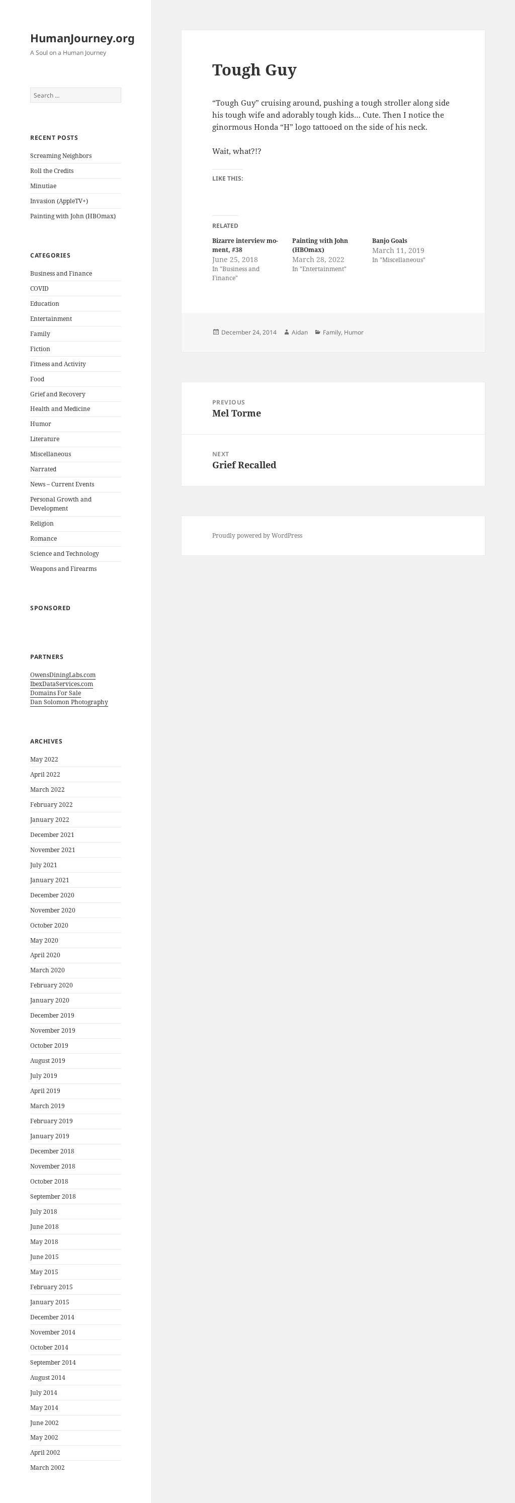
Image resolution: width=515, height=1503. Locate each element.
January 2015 (49, 1302)
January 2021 (49, 880)
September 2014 (53, 1362)
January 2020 (49, 1000)
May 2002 (44, 1437)
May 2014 (44, 1407)
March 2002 (47, 1467)
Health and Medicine (60, 408)
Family (40, 333)
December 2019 (52, 1015)
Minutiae (43, 186)
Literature (44, 439)
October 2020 (49, 925)
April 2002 (45, 1452)
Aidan (300, 332)
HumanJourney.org (82, 37)
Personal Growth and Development (61, 504)
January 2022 (49, 819)
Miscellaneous (50, 454)
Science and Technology (64, 553)
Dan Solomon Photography (69, 702)
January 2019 (49, 1136)
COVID (39, 288)
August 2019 (47, 1060)
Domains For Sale (55, 693)
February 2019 (51, 1121)
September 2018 (53, 1196)
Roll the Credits (51, 170)
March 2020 (47, 970)
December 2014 (52, 1317)
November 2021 (52, 850)
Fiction (40, 349)
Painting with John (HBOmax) (73, 216)
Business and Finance (61, 273)
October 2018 (49, 1181)
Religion (42, 523)
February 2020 (51, 985)
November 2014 (52, 1332)
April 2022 (45, 774)
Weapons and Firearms (63, 568)
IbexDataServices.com (61, 684)
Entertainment (51, 318)
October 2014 (49, 1347)
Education (44, 303)
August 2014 (47, 1377)
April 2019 (45, 1091)
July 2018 (43, 1211)
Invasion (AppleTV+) (59, 201)
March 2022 (47, 789)
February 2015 (51, 1287)
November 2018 (52, 1166)
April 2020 (45, 955)
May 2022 (44, 759)
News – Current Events (62, 484)
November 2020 (52, 910)
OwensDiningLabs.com (63, 675)
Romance (43, 538)
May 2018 (44, 1241)
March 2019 (47, 1106)
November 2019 (52, 1030)
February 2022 (51, 804)
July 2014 (43, 1392)
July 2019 (43, 1075)
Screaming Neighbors (61, 155)
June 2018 (44, 1226)
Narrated (43, 469)
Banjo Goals (389, 240)
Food (37, 379)
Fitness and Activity (58, 364)
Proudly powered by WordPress (257, 535)
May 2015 (44, 1272)
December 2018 (52, 1151)
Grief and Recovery (57, 394)
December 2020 (52, 895)
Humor (40, 424)
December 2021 (52, 834)
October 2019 (49, 1045)
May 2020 (44, 940)
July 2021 (43, 865)
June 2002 (44, 1422)
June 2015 (44, 1256)
